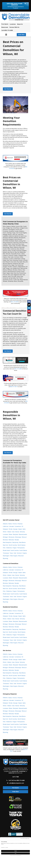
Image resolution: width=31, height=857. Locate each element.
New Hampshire (7, 542)
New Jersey (15, 542)
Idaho (24, 529)
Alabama (5, 524)
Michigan (5, 537)
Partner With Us (14, 27)
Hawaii (20, 529)
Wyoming (5, 558)
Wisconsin (21, 556)
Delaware (5, 529)
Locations (13, 24)
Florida (10, 529)
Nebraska (11, 540)
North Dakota (21, 545)
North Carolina (13, 545)
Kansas (17, 532)
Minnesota (11, 537)
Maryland (15, 534)
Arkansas (19, 524)
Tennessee (6, 553)
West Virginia (13, 556)
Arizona (15, 524)
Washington (6, 556)
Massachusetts (23, 534)
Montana (5, 540)
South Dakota (23, 550)
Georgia (15, 529)
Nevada (17, 540)
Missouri (24, 537)
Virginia (24, 553)
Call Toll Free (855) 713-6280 (17, 780)
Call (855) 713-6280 (7, 30)
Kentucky (22, 532)
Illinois (4, 532)
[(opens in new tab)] (15, 158)
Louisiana (5, 534)
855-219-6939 (14, 302)
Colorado (11, 526)
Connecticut (18, 526)
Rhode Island (6, 550)
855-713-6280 (18, 369)
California (5, 526)
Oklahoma (9, 548)
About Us (20, 24)
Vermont (19, 553)
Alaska (10, 524)
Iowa (13, 532)
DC (22, 526)
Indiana (9, 532)
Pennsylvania (21, 548)
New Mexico (22, 542)
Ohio (4, 548)
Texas (11, 553)
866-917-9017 (13, 386)
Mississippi (18, 537)
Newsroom (4, 27)
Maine (10, 534)
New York (5, 545)
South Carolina (15, 550)
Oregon (14, 548)
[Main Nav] (6, 34)
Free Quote (4, 24)
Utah (15, 553)
